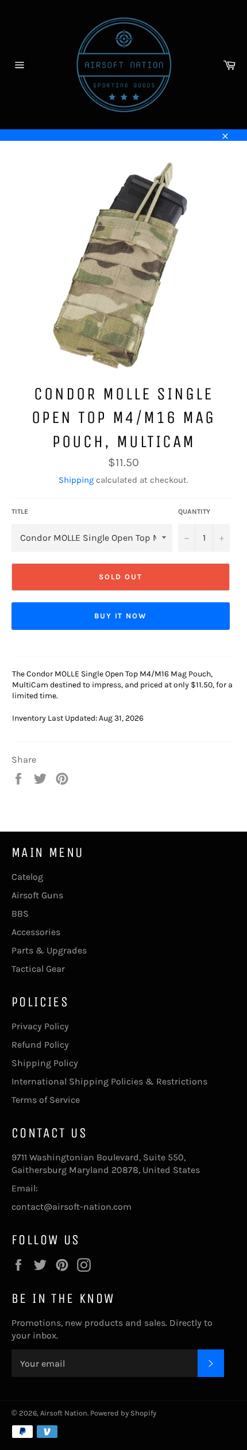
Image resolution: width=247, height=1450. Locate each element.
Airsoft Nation (63, 1413)
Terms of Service (45, 1099)
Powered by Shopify (123, 1413)
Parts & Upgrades (49, 950)
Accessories (35, 931)
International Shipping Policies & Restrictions (109, 1081)
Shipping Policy (44, 1062)
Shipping (76, 480)
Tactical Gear (38, 968)
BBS (20, 913)
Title (19, 511)
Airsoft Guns (37, 895)
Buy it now (121, 615)
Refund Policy (40, 1044)
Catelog (27, 876)
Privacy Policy (40, 1026)
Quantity (194, 511)
